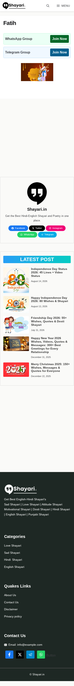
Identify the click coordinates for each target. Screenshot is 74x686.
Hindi (7, 559)
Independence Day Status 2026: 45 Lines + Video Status (49, 272)
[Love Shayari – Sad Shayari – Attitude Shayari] (14, 5)
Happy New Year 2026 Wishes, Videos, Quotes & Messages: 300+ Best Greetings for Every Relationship (49, 344)
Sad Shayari (12, 552)
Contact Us (11, 602)
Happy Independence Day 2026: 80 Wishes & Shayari (49, 299)
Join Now (59, 39)
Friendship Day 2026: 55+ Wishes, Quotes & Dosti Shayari (49, 321)
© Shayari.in (37, 674)
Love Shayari (12, 545)
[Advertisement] (37, 140)
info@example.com (29, 644)
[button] (48, 5)
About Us (10, 595)
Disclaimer (11, 609)
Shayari (17, 559)
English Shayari (14, 566)
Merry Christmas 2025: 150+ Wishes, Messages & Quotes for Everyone (50, 367)
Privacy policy (13, 616)
